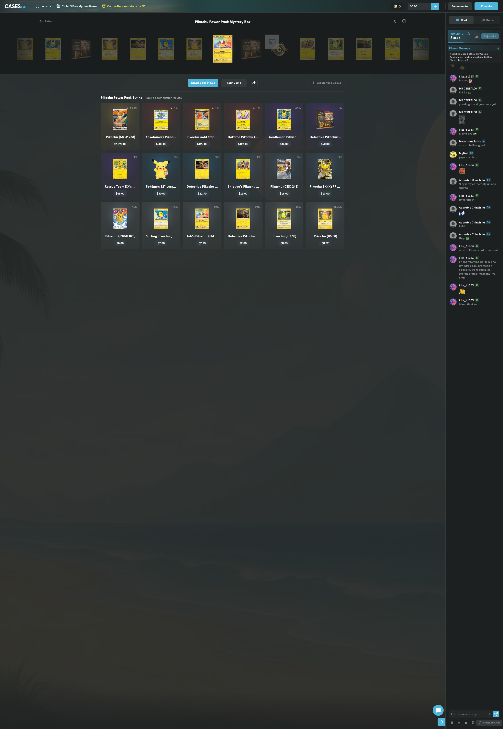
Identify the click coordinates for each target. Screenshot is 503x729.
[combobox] (468, 714)
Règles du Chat (491, 722)
